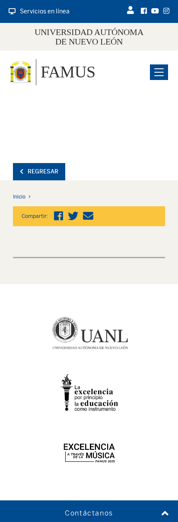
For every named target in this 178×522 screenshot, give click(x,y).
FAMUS (68, 72)
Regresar (43, 171)
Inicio (19, 197)
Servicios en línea (45, 11)
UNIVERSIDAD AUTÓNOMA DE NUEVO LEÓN (89, 36)
